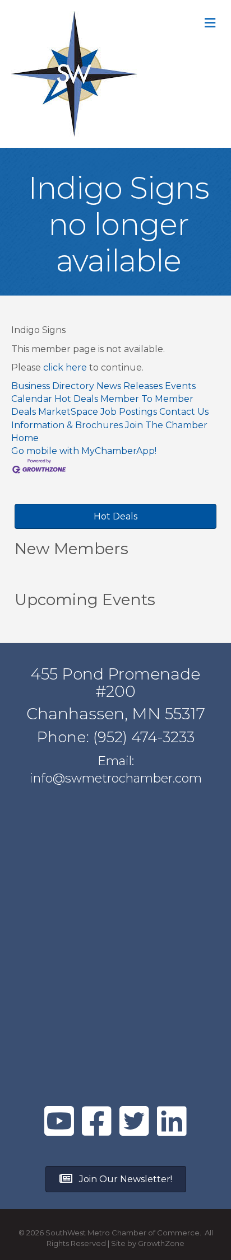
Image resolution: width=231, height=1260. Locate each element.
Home (25, 438)
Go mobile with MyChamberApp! (83, 451)
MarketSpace (68, 411)
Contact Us (184, 411)
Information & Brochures (67, 425)
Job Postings (128, 411)
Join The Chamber (166, 425)
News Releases (129, 386)
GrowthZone (161, 1243)
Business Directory (52, 386)
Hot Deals (76, 399)
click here (65, 367)
